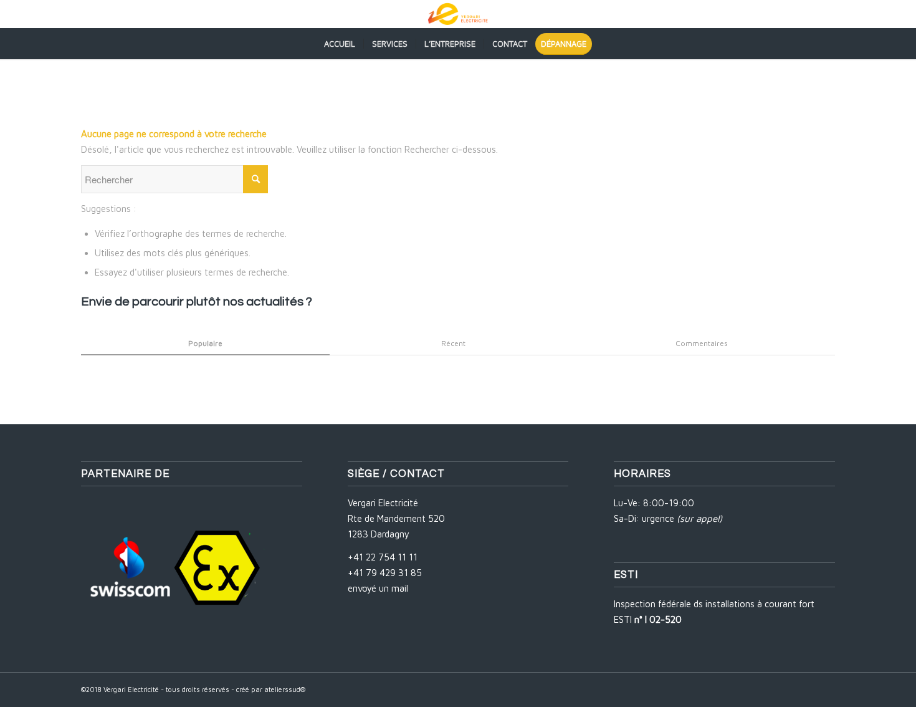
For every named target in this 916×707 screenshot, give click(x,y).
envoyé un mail (378, 588)
